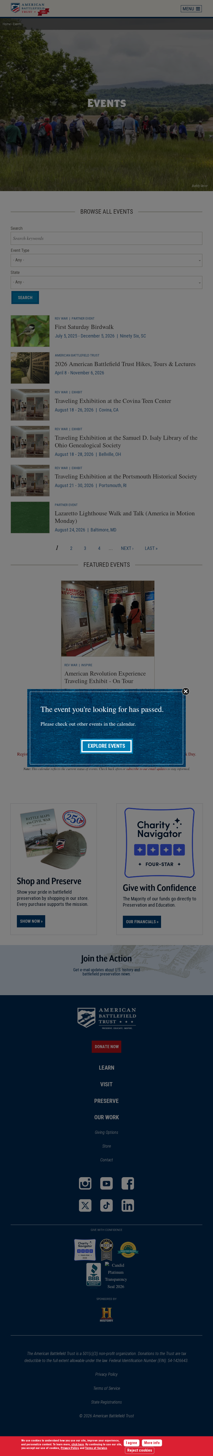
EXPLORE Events (106, 746)
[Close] (186, 691)
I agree (131, 1443)
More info (152, 1443)
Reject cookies (139, 1450)
